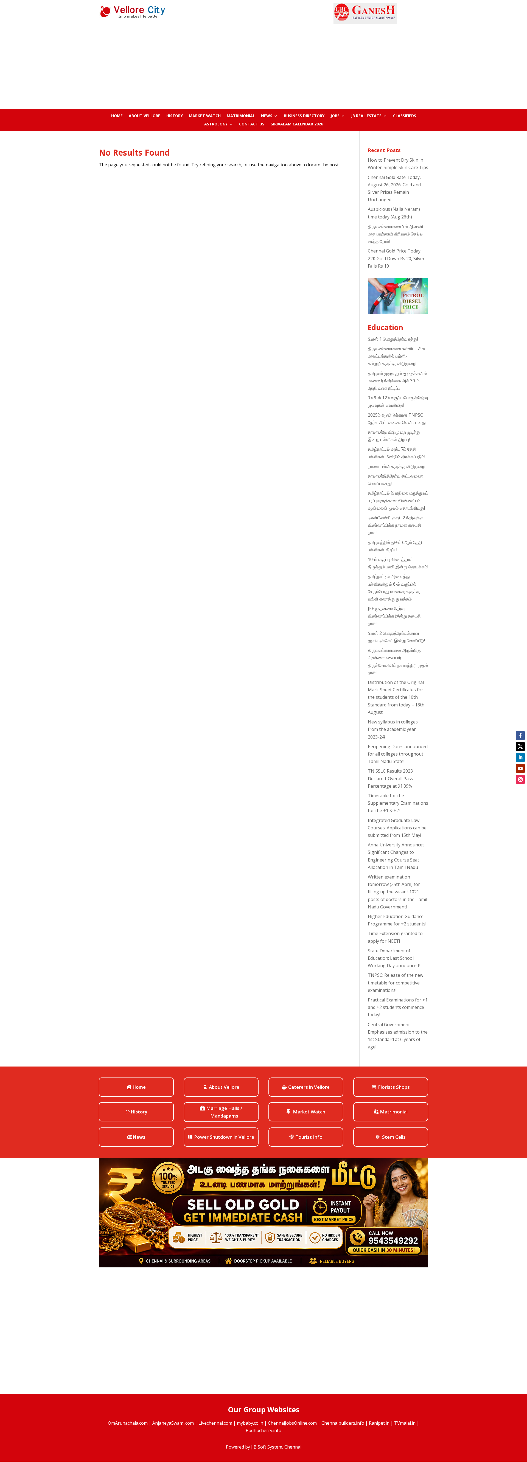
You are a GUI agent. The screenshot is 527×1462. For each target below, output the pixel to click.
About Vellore (144, 116)
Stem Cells (394, 1137)
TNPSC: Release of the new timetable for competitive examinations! (395, 982)
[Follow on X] (520, 746)
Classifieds (404, 116)
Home (117, 116)
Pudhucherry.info (263, 1430)
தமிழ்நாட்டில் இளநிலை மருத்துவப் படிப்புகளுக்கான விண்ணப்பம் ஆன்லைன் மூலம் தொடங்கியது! (398, 500)
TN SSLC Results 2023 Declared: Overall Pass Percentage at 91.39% (390, 778)
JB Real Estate (366, 116)
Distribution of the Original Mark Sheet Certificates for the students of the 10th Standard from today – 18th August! (396, 697)
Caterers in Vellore (309, 1087)
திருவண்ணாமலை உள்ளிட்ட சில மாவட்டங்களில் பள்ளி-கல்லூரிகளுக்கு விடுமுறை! (396, 356)
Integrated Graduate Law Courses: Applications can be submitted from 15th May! (397, 827)
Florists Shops (394, 1087)
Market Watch (205, 116)
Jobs (335, 116)
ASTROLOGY (216, 124)
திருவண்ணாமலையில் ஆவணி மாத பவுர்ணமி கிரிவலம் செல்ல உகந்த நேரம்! (395, 233)
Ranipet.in (379, 1423)
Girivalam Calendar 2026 (296, 124)
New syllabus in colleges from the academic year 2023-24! (393, 729)
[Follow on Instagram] (520, 779)
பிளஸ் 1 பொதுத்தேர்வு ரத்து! (393, 339)
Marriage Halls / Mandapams (224, 1112)
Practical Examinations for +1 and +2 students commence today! (398, 1007)
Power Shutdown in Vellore (224, 1137)
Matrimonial (241, 116)
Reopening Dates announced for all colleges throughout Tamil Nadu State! (398, 753)
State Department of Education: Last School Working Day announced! (394, 958)
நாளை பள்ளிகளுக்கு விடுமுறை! (396, 466)
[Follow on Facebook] (520, 735)
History (174, 116)
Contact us (251, 124)
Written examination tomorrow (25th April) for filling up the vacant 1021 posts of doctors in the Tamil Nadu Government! (397, 892)
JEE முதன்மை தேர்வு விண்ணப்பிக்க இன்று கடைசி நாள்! (394, 615)
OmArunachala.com (128, 1423)
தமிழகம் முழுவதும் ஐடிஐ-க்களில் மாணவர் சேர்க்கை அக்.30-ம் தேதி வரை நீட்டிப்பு (397, 380)
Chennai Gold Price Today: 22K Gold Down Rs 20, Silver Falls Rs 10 (396, 258)
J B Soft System (266, 1447)
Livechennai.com (215, 1423)
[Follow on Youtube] (520, 768)
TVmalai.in (405, 1423)
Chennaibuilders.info (342, 1423)
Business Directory (304, 116)
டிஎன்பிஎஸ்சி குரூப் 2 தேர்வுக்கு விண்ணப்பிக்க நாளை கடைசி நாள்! (396, 525)
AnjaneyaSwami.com (173, 1423)
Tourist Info (309, 1137)
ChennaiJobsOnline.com (292, 1423)
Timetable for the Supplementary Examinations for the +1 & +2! (398, 803)
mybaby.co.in (250, 1423)
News (266, 116)
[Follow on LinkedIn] (520, 757)
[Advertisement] (263, 65)
